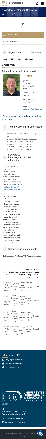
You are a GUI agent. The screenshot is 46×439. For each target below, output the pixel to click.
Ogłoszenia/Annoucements (22, 249)
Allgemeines (14, 52)
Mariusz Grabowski (20, 14)
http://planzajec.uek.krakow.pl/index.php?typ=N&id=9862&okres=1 (12, 187)
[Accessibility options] (40, 433)
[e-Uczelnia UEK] (13, 3)
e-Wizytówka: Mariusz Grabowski (20, 10)
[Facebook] (23, 375)
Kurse (9, 14)
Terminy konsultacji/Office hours (25, 126)
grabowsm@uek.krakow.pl (32, 109)
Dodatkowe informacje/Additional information (19, 157)
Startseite (3, 14)
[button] (5, 52)
